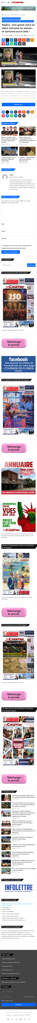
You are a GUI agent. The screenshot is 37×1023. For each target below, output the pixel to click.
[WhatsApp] (11, 43)
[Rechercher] (8, 3)
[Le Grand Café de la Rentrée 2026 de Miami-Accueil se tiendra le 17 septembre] (6, 854)
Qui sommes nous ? (7, 970)
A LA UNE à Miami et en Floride (16, 14)
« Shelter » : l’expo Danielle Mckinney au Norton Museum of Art (27, 159)
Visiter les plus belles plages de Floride (12, 918)
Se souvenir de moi (7, 1000)
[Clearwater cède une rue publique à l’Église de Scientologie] (9, 151)
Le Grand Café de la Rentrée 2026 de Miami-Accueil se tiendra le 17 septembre (22, 854)
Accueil (5, 14)
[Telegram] (15, 43)
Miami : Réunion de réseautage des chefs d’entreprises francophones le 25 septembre (23, 830)
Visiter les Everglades (8, 911)
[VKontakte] (28, 40)
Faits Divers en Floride (27, 21)
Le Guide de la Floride (18, 1015)
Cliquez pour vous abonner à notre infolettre (13, 982)
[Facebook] (3, 40)
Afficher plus (18, 104)
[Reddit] (24, 40)
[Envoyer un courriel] (11, 35)
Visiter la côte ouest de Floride (10, 913)
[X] (7, 40)
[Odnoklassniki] (32, 40)
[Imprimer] (24, 43)
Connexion (18, 1004)
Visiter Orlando (6, 909)
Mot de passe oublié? (29, 996)
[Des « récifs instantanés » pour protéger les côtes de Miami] (6, 871)
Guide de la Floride (7, 966)
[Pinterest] (20, 40)
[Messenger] (7, 43)
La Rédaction (7, 35)
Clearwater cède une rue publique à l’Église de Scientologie (8, 159)
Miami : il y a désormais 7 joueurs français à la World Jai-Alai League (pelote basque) (22, 822)
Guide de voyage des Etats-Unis (11, 962)
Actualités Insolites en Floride (11, 21)
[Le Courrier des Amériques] (17, 2)
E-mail (3, 231)
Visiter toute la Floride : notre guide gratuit (13, 920)
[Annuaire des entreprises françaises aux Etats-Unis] (18, 8)
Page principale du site (8, 958)
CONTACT (27, 1015)
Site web (3, 238)
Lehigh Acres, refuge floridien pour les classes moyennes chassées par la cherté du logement (23, 862)
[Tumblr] (15, 40)
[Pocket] (3, 43)
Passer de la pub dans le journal (10, 973)
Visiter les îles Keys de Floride (10, 916)
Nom (3, 224)
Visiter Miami (5, 907)
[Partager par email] (20, 43)
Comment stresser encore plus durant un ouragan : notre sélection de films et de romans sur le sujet (23, 804)
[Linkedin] (11, 40)
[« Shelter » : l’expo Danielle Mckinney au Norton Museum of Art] (27, 151)
